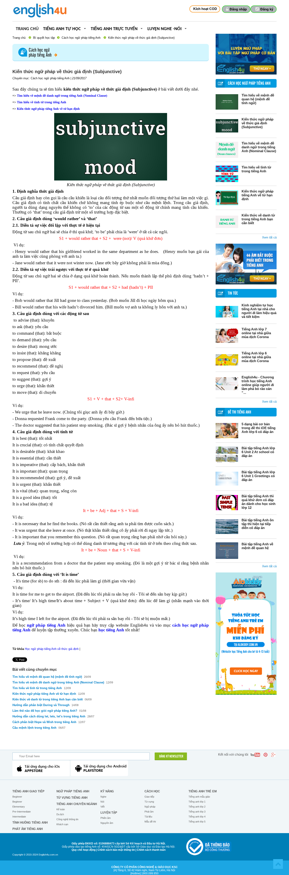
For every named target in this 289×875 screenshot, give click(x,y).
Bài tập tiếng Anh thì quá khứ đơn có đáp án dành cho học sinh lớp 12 (258, 502)
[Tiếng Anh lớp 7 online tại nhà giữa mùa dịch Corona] (227, 335)
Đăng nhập (238, 9)
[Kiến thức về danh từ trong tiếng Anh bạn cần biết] (227, 221)
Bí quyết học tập (44, 37)
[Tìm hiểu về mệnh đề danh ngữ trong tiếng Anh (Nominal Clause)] (227, 149)
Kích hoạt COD (205, 9)
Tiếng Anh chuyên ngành (76, 804)
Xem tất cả (269, 237)
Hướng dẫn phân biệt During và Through (41, 705)
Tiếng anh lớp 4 (197, 816)
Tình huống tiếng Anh (30, 822)
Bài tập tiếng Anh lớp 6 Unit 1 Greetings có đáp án (258, 476)
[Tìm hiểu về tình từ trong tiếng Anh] (227, 173)
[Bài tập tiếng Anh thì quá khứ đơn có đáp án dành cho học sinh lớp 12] (227, 502)
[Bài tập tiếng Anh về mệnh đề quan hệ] (227, 550)
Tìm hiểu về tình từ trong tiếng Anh (256, 169)
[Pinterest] (265, 755)
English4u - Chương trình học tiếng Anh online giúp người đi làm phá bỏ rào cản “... (258, 384)
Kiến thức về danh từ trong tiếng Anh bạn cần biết (258, 219)
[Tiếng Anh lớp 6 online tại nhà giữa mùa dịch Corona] (227, 359)
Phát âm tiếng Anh (27, 829)
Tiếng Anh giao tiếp (28, 791)
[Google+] (273, 755)
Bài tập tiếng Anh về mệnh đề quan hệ (257, 546)
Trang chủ (27, 29)
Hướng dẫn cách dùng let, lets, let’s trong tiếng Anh (48, 716)
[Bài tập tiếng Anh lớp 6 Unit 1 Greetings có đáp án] (227, 478)
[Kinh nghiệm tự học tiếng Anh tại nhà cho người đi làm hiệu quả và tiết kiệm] (227, 311)
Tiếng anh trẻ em (203, 791)
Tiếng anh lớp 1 (197, 801)
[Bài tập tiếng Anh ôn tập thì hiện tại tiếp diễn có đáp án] (227, 526)
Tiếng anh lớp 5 (197, 821)
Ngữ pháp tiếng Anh (72, 791)
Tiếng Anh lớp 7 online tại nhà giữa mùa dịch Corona (256, 333)
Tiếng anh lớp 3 (197, 811)
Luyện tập (108, 812)
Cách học (152, 791)
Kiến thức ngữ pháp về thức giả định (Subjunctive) (257, 123)
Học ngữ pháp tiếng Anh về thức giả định (52, 649)
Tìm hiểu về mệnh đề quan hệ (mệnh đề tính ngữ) (258, 99)
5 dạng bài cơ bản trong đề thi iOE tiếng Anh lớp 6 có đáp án (258, 428)
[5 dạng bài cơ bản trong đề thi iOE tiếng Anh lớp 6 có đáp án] (227, 430)
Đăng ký (266, 9)
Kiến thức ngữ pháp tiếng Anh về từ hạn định (257, 195)
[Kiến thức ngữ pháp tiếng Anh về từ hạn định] (227, 197)
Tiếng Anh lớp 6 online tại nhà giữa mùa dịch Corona (256, 357)
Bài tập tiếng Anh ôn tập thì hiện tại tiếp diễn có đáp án (258, 524)
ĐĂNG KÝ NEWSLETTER (171, 756)
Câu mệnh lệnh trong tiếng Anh (34, 727)
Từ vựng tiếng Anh (71, 797)
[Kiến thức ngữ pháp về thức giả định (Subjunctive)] (227, 125)
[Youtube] (255, 755)
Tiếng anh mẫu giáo (199, 796)
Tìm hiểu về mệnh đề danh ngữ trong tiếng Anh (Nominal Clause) (259, 147)
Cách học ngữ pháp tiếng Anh (81, 37)
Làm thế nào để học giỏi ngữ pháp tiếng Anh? (44, 710)
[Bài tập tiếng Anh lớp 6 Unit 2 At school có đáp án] (227, 454)
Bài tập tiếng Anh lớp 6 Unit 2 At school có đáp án (258, 452)
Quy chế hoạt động (84, 849)
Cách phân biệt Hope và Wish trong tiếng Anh (44, 722)
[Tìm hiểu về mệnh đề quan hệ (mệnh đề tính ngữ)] (227, 101)
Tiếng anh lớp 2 (197, 806)
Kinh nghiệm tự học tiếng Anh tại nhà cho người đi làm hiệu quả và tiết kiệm (259, 311)
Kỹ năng (107, 791)
